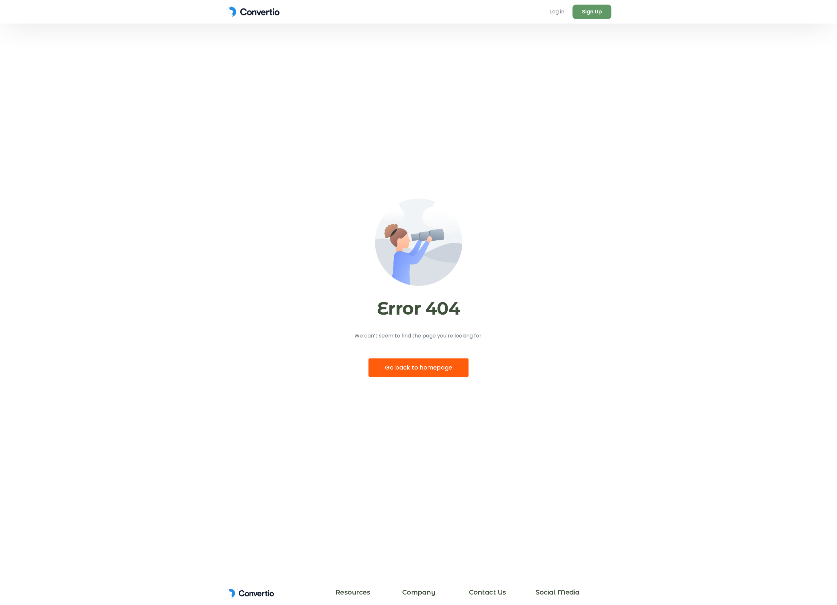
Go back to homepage (418, 367)
